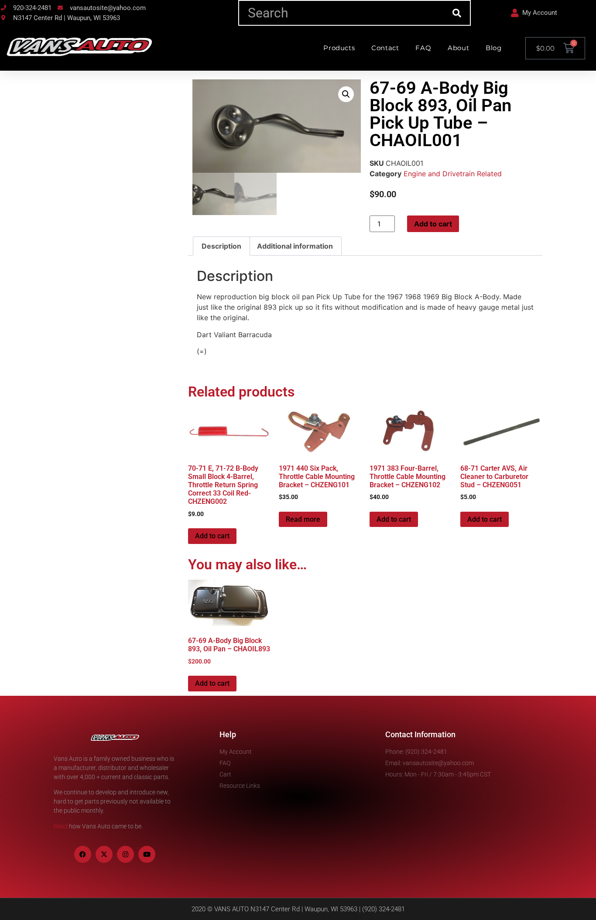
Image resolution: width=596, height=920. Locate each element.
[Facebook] (82, 854)
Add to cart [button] (212, 536)
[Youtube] (146, 854)
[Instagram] (125, 854)
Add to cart (433, 223)
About (458, 48)
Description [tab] (221, 246)
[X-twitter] (104, 854)
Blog (493, 48)
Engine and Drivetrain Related (453, 173)
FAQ (423, 48)
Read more (303, 519)
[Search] (457, 13)
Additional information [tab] (295, 246)
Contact (385, 48)
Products (339, 48)
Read (61, 826)
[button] (346, 94)
